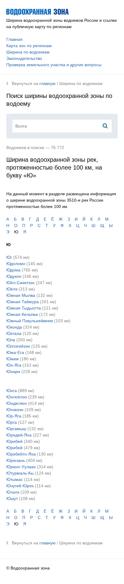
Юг (9, 257)
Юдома (13, 270)
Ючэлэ (12, 492)
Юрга (11, 422)
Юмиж (12, 358)
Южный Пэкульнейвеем (29, 320)
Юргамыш (16, 428)
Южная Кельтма (22, 314)
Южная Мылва (20, 295)
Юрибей (14, 441)
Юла (10, 339)
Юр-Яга (13, 416)
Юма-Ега (15, 352)
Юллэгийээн (18, 346)
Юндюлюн (16, 403)
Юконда (14, 327)
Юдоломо (15, 263)
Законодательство (24, 58)
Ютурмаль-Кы (20, 473)
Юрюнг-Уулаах (21, 466)
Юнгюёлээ (16, 396)
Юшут (12, 498)
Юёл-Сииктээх (20, 282)
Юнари (13, 371)
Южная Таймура (22, 301)
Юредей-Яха (19, 435)
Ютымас (14, 479)
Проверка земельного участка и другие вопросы (53, 64)
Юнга (11, 390)
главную (47, 83)
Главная (14, 39)
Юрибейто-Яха (21, 454)
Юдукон (13, 276)
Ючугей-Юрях (20, 485)
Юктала (13, 333)
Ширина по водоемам (28, 52)
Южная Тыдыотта (23, 308)
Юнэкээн (14, 409)
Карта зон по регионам (29, 45)
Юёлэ (11, 289)
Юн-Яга (13, 365)
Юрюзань (15, 460)
